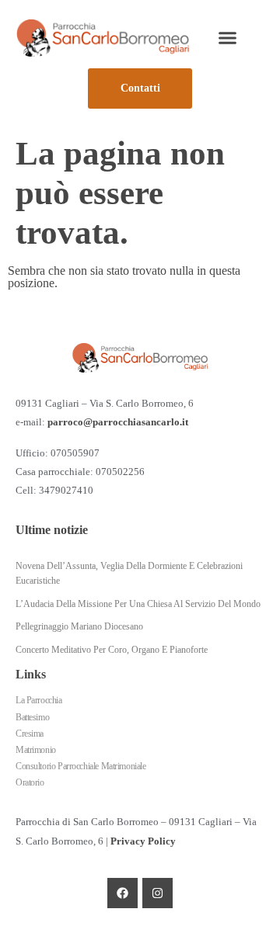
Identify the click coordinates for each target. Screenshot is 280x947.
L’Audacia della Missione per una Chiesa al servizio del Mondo (138, 603)
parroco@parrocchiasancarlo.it (117, 422)
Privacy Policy (143, 841)
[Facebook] (122, 893)
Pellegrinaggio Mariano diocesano (79, 626)
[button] (227, 38)
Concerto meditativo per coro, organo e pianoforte (112, 649)
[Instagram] (157, 893)
